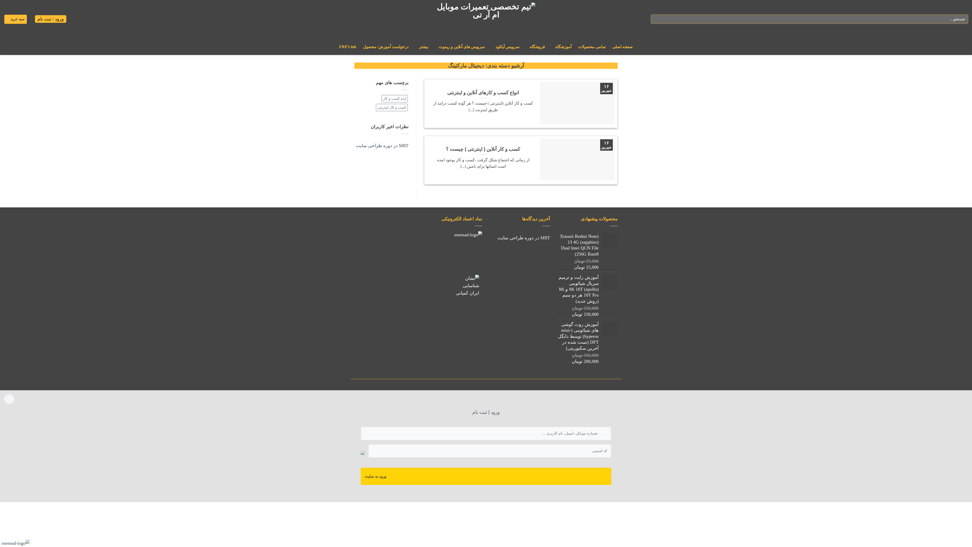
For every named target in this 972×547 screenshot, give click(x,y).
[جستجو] (656, 19)
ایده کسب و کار (394, 98)
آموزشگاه (563, 47)
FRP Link (347, 47)
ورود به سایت (375, 476)
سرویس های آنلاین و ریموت (462, 47)
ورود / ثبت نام (50, 19)
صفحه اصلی (622, 47)
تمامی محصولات (592, 47)
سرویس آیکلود (507, 47)
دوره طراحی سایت (374, 145)
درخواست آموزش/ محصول (386, 47)
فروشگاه (537, 47)
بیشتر (423, 47)
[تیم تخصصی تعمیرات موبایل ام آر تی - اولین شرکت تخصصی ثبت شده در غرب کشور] (486, 19)
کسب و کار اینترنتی (391, 107)
